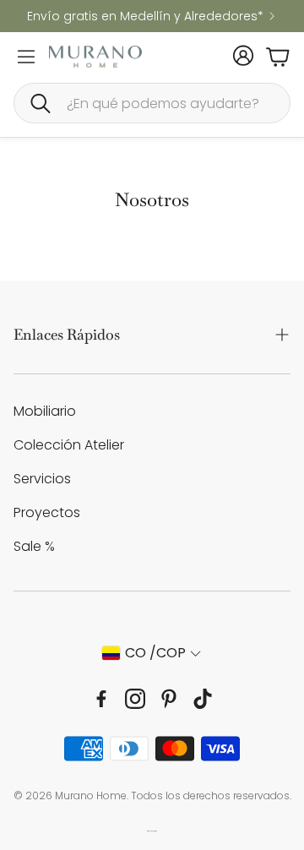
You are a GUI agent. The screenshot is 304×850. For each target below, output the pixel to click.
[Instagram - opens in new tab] (135, 699)
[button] (152, 103)
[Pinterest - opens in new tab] (169, 699)
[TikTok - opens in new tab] (203, 699)
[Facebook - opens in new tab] (101, 699)
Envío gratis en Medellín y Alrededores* (145, 16)
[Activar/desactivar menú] (26, 56)
